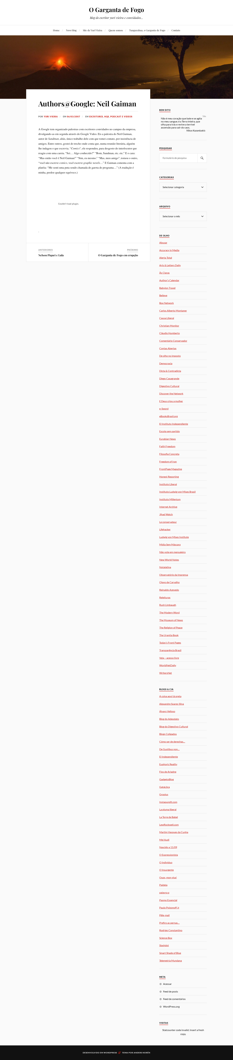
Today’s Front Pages (170, 642)
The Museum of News (171, 620)
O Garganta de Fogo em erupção (118, 255)
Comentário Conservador (173, 340)
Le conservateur (168, 521)
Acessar (167, 983)
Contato (176, 30)
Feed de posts (170, 991)
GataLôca (164, 786)
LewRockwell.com (169, 824)
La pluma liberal (167, 809)
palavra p (164, 892)
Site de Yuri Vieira (92, 30)
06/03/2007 (73, 116)
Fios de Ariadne (167, 771)
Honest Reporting (169, 476)
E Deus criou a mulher (171, 401)
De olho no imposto (170, 355)
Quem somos (116, 30)
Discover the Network (171, 393)
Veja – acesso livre (169, 657)
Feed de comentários (174, 998)
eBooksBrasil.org (168, 416)
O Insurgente (166, 869)
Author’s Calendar (169, 280)
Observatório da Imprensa (173, 574)
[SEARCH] (202, 158)
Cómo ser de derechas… (172, 741)
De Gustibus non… (169, 749)
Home (56, 30)
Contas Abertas (167, 348)
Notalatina (165, 567)
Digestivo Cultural (169, 386)
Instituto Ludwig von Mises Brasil (177, 491)
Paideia (163, 884)
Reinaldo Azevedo (169, 589)
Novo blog (71, 30)
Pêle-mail (164, 915)
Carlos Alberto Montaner (173, 310)
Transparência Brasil (170, 650)
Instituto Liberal (168, 484)
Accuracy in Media (169, 250)
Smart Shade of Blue (170, 952)
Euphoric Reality (168, 764)
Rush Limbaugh (167, 604)
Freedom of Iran (168, 461)
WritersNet (165, 672)
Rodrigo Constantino (170, 930)
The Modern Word (169, 612)
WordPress (110, 1052)
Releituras (164, 597)
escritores (96, 116)
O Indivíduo (165, 862)
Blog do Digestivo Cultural (173, 726)
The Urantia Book (168, 635)
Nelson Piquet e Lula (51, 255)
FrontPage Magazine (170, 468)
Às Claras (164, 272)
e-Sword (163, 408)
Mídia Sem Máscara (170, 544)
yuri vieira (51, 116)
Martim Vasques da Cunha (173, 832)
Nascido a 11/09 (168, 847)
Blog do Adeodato (169, 718)
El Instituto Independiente (173, 423)
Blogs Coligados (168, 733)
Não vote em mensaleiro (172, 552)
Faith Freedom (167, 446)
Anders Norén (142, 1052)
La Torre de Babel (168, 817)
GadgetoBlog (166, 779)
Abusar (163, 242)
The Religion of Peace (170, 627)
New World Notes (169, 559)
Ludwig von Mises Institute (174, 536)
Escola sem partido (169, 431)
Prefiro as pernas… (169, 922)
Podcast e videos (121, 116)
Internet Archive (168, 506)
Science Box (165, 937)
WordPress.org (171, 1006)
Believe (163, 295)
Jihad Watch (166, 514)
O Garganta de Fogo (116, 10)
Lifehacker (165, 529)
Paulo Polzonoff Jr (169, 907)
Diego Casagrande (169, 378)
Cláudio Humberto (169, 333)
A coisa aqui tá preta (170, 696)
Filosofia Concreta (169, 453)
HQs (106, 116)
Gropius (163, 794)
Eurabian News (167, 438)
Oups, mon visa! (168, 877)
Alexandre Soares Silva (171, 703)
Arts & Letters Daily (170, 265)
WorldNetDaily (167, 665)
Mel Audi (164, 839)
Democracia (165, 363)
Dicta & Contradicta (170, 370)
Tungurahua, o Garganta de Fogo (147, 30)
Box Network (166, 302)
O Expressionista (168, 854)
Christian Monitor (169, 325)
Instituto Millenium (170, 499)
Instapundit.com (168, 801)
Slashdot (164, 945)
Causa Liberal (166, 318)
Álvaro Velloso (167, 711)
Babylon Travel (167, 287)
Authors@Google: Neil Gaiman (87, 103)
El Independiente (168, 756)
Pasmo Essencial (168, 900)
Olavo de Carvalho (169, 582)
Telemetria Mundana (170, 960)
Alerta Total (165, 257)
